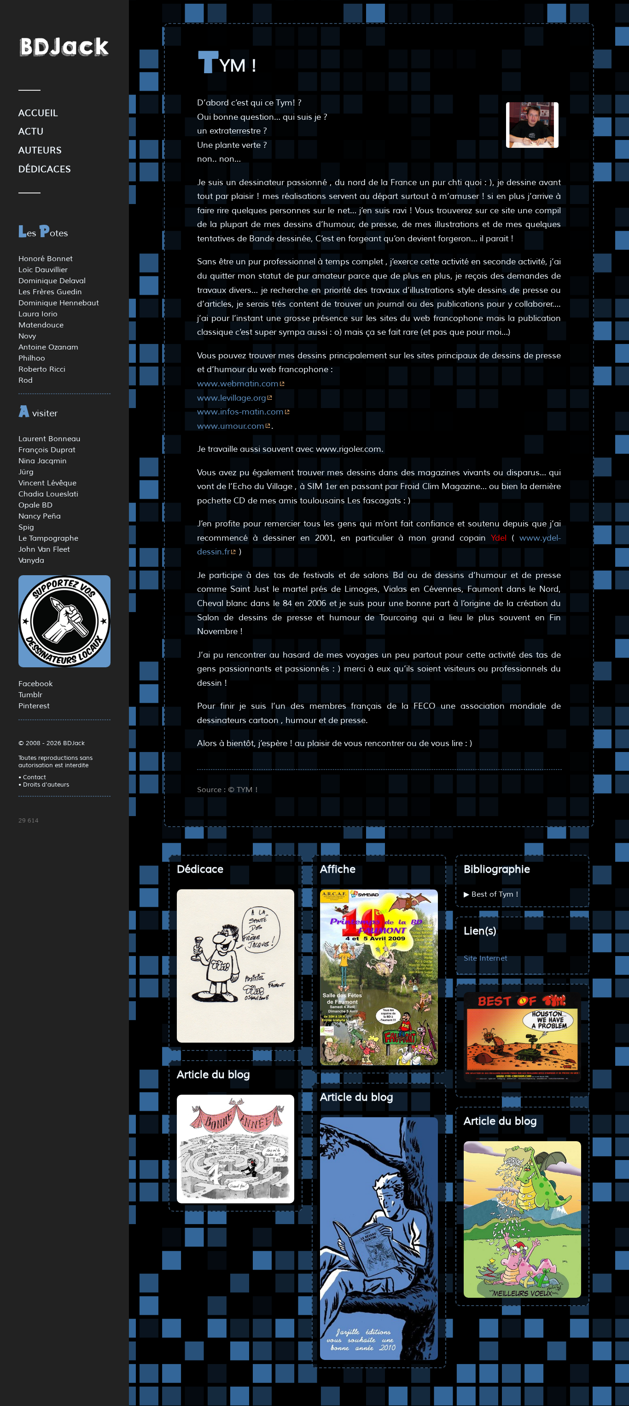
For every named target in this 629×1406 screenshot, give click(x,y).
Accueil (38, 113)
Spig (26, 527)
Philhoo (31, 358)
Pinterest (34, 706)
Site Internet (485, 958)
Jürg (26, 472)
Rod (25, 380)
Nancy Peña (39, 516)
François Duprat (47, 450)
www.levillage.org (231, 398)
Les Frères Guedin (50, 292)
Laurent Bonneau (49, 438)
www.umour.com (230, 426)
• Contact (32, 777)
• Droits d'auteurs (43, 784)
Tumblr (30, 695)
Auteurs (40, 150)
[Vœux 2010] (378, 1238)
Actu (31, 131)
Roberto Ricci (41, 369)
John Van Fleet (44, 549)
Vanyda (31, 560)
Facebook (35, 683)
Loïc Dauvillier (43, 269)
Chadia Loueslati (48, 494)
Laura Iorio (38, 314)
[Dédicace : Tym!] (235, 966)
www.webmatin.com (238, 384)
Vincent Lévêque (47, 483)
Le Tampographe (48, 538)
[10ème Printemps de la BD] (378, 977)
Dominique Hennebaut (58, 303)
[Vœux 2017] (235, 1149)
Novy (27, 336)
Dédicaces (44, 169)
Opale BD (35, 505)
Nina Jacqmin (42, 461)
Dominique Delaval (52, 281)
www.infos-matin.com (240, 412)
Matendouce (41, 325)
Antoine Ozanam (48, 347)
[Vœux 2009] (522, 1219)
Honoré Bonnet (45, 258)
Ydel (499, 538)
